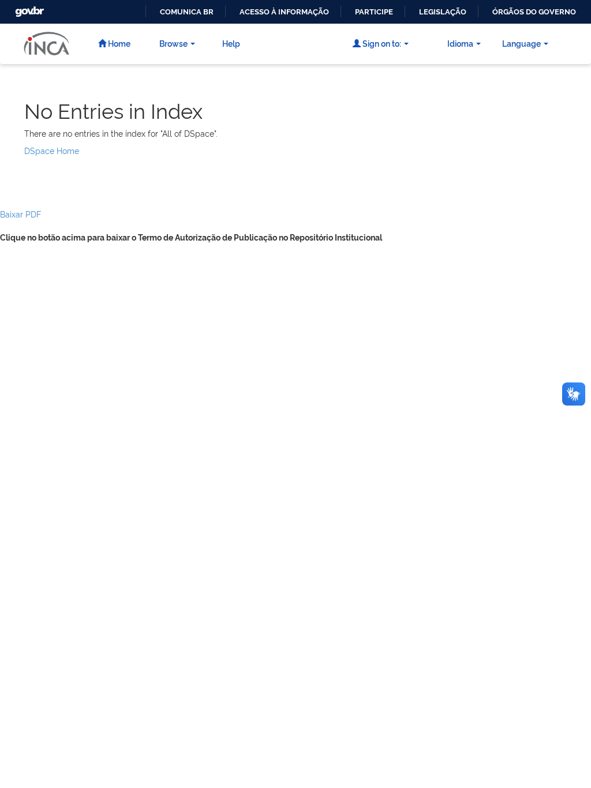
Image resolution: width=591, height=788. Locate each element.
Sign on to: (381, 42)
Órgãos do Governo (534, 11)
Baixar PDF (20, 213)
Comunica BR (187, 11)
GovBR (28, 8)
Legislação (442, 11)
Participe (374, 11)
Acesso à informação (284, 11)
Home (118, 42)
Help (231, 42)
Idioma (460, 42)
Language (521, 42)
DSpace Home (51, 150)
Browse (173, 42)
